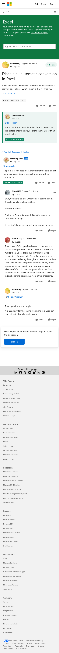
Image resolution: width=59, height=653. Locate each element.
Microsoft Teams (8, 537)
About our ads (8, 649)
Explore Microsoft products (12, 411)
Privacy (29, 643)
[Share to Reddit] (29, 372)
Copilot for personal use (11, 403)
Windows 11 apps (9, 416)
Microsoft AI (7, 515)
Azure (5, 558)
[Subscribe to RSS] (38, 372)
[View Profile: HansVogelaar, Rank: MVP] (6, 160)
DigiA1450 (16, 191)
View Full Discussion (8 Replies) (16, 152)
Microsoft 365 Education (11, 485)
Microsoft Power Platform (11, 533)
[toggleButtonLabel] (55, 12)
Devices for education (10, 476)
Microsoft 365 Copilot (10, 541)
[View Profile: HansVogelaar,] (7, 116)
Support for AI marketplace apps (14, 572)
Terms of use (7, 646)
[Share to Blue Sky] (34, 372)
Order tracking (8, 446)
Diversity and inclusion (10, 624)
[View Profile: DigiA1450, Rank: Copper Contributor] (7, 192)
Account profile (8, 428)
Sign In (53, 4)
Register (44, 4)
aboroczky (15, 63)
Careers (6, 602)
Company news (8, 611)
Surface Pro (7, 385)
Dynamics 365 (8, 524)
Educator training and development (15, 494)
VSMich (15, 238)
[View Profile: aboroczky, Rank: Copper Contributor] (5, 64)
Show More (10, 93)
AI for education (8, 502)
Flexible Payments (9, 459)
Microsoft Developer (10, 563)
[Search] (37, 4)
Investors (6, 619)
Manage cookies (40, 643)
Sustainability (7, 633)
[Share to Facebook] (20, 372)
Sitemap (6, 643)
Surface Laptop (8, 389)
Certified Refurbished (10, 450)
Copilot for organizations (11, 398)
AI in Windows (8, 407)
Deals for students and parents (13, 498)
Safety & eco (30, 646)
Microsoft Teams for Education (13, 480)
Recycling (41, 646)
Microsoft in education (10, 472)
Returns (6, 442)
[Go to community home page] (9, 4)
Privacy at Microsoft (9, 615)
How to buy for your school (12, 489)
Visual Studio (7, 589)
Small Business (8, 546)
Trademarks (19, 646)
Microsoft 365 (7, 528)
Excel (7, 12)
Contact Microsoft (18, 643)
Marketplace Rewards (10, 585)
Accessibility (7, 628)
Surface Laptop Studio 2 (11, 394)
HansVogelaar (18, 115)
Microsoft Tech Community (12, 576)
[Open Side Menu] (4, 4)
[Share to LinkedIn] (16, 372)
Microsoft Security (9, 519)
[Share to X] (25, 372)
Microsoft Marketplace (10, 580)
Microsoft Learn (8, 567)
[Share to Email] (43, 372)
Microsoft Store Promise (11, 455)
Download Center (9, 433)
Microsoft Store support (11, 437)
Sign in (14, 341)
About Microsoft (8, 606)
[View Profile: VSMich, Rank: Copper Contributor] (7, 240)
